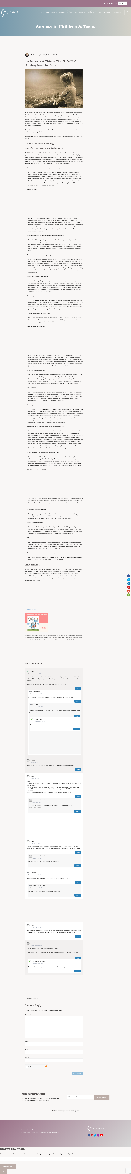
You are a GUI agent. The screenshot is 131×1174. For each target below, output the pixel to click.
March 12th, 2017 (37, 802)
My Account (107, 12)
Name (27, 1041)
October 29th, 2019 (38, 706)
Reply (78, 688)
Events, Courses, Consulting (91, 11)
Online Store (117, 12)
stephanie (34, 872)
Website (27, 1057)
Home (42, 12)
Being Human (69, 11)
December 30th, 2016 (38, 887)
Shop (99, 12)
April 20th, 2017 (35, 762)
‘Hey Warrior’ (27, 635)
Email (27, 1049)
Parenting (61, 12)
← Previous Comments (31, 998)
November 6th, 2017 (37, 693)
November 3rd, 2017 (36, 673)
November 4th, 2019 (40, 721)
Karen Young (36, 691)
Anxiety (53, 12)
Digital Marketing (34, 1132)
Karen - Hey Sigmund (39, 800)
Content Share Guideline (50, 1132)
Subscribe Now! (101, 1097)
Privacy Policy (59, 1132)
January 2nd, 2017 (35, 843)
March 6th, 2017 (35, 778)
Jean (32, 776)
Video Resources (78, 12)
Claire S (36, 704)
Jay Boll (33, 943)
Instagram (75, 1111)
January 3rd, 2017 (37, 858)
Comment (28, 1014)
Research (50, 322)
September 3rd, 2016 (36, 945)
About (47, 12)
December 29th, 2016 (36, 875)
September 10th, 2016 (36, 927)
